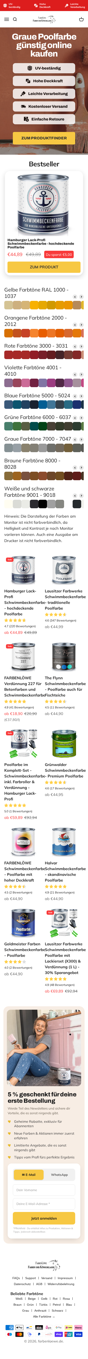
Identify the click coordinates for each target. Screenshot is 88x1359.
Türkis (43, 1304)
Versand (46, 1278)
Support (30, 1278)
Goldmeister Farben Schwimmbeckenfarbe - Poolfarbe (24, 949)
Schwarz (57, 1310)
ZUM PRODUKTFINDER (44, 138)
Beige (32, 1298)
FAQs (16, 1278)
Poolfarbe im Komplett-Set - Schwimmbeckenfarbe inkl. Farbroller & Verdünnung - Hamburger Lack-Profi (24, 781)
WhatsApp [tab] (59, 1175)
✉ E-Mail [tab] (28, 1175)
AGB (39, 1284)
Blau (69, 1304)
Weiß (19, 1298)
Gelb (44, 1298)
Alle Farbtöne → (44, 1316)
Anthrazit (40, 1310)
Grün (30, 1304)
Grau (25, 1310)
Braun (17, 1304)
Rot (55, 1298)
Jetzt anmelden (44, 1218)
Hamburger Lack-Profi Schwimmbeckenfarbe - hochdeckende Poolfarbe (24, 602)
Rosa (66, 1298)
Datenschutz (22, 1284)
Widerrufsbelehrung (61, 1284)
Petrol (57, 1304)
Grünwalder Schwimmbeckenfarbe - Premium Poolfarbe (65, 770)
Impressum (65, 1278)
